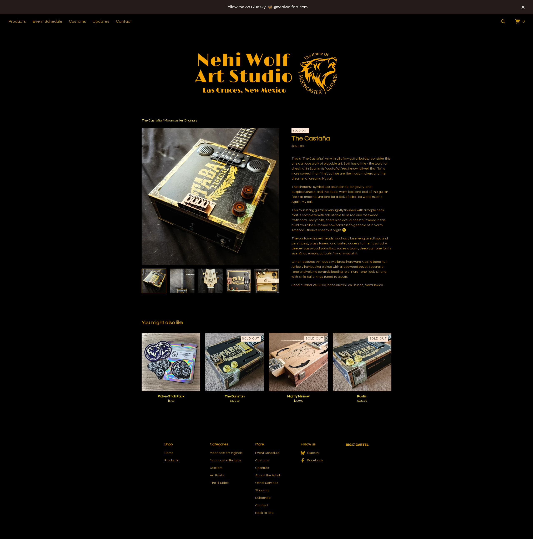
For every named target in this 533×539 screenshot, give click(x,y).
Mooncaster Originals (180, 120)
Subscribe (263, 497)
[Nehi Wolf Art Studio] (266, 73)
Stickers (216, 468)
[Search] (503, 22)
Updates (101, 21)
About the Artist (267, 475)
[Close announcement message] (523, 7)
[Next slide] (273, 197)
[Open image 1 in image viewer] (210, 196)
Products (17, 21)
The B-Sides (219, 482)
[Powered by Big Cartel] (357, 445)
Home (168, 453)
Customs (77, 21)
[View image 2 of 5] (182, 281)
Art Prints (217, 475)
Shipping (262, 490)
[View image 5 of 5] (266, 281)
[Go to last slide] (147, 197)
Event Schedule (47, 21)
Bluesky (313, 453)
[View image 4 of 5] (238, 281)
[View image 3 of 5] (210, 281)
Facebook (315, 460)
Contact (124, 21)
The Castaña (152, 120)
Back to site (264, 512)
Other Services (266, 482)
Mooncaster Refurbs (225, 460)
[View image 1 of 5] (154, 281)
